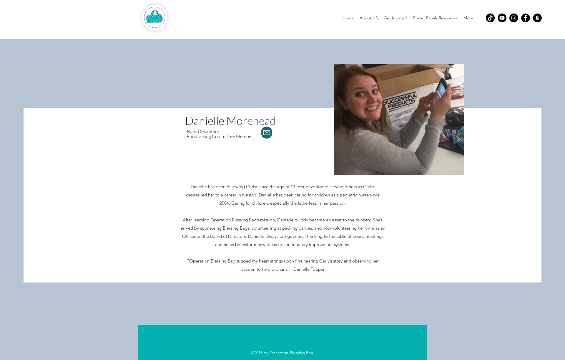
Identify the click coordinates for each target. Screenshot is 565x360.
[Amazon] (537, 18)
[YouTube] (502, 18)
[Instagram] (513, 18)
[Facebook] (525, 18)
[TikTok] (490, 18)
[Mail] (266, 133)
